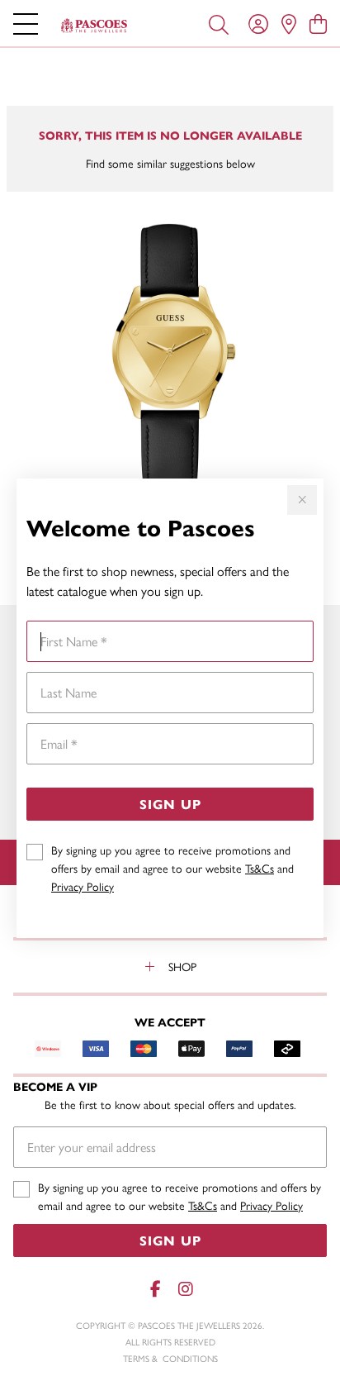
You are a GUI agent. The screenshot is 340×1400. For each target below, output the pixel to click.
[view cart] (318, 23)
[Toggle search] (219, 23)
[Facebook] (155, 1288)
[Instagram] (185, 1288)
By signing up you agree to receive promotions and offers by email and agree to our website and (172, 867)
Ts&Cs (259, 868)
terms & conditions (170, 1358)
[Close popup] (302, 500)
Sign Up (170, 803)
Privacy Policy (82, 886)
